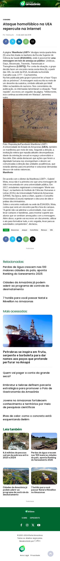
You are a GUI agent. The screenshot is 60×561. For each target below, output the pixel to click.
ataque (24, 230)
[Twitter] (12, 42)
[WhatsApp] (26, 42)
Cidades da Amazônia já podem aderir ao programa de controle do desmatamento (26, 286)
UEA (51, 230)
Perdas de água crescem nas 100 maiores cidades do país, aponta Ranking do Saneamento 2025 (25, 270)
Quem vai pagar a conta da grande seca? (26, 374)
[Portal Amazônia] (30, 4)
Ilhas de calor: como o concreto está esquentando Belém (27, 417)
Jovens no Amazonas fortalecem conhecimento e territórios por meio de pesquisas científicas (27, 404)
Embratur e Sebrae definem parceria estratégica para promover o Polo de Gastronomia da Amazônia (27, 388)
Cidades (6, 19)
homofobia (34, 230)
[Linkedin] (19, 42)
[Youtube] (39, 525)
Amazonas (15, 230)
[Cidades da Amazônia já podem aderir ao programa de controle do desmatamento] (16, 475)
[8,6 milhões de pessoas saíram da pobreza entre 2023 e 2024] (16, 441)
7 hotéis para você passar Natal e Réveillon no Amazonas (25, 299)
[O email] (33, 42)
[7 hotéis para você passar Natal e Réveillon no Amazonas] (44, 475)
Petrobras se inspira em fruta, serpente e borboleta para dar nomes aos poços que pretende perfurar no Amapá (25, 357)
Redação (10, 35)
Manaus (44, 230)
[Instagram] (27, 525)
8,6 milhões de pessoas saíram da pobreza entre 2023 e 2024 (15, 455)
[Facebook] (6, 42)
